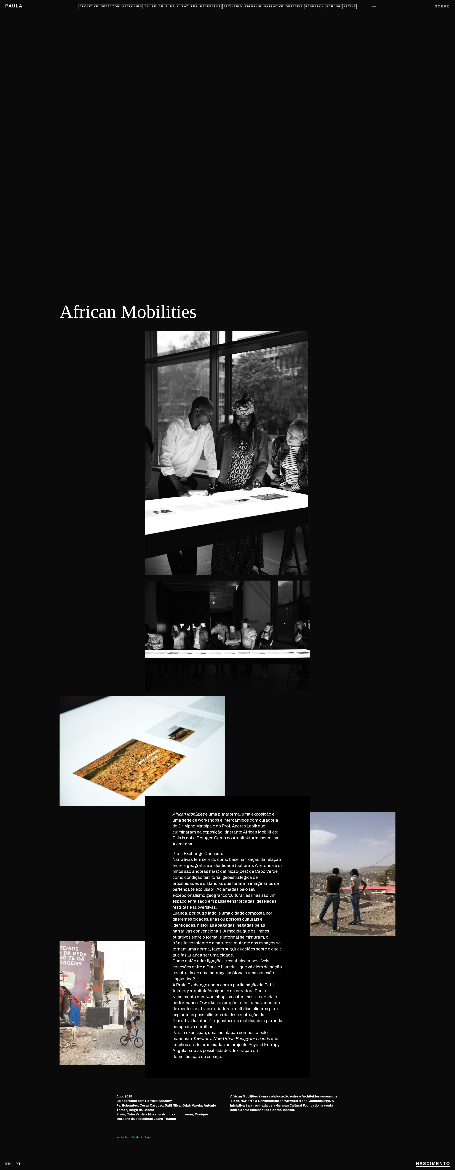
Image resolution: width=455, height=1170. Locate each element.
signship (253, 6)
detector (110, 6)
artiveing (232, 6)
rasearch (314, 6)
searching (132, 6)
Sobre (442, 6)
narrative (273, 6)
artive (349, 6)
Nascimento (433, 1163)
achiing (333, 6)
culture (167, 6)
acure (150, 6)
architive (89, 6)
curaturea (187, 6)
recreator (210, 6)
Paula (13, 6)
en (8, 1163)
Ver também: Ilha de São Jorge (133, 1137)
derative (294, 6)
